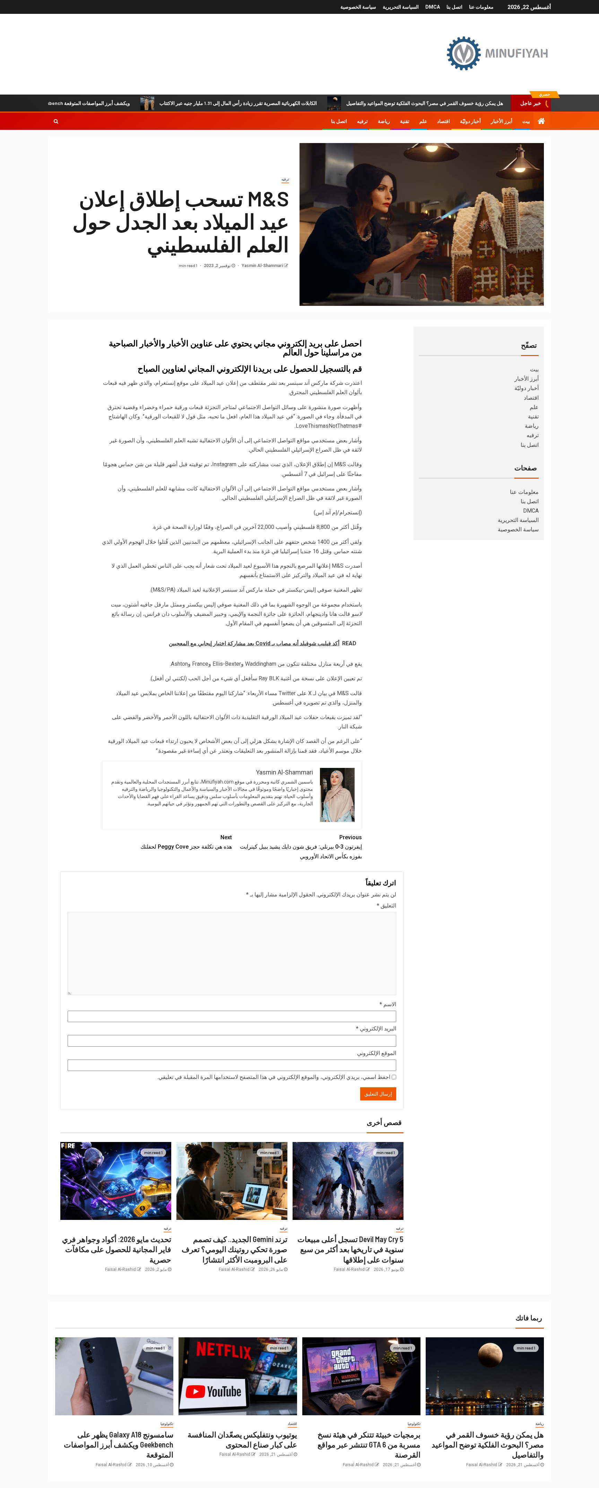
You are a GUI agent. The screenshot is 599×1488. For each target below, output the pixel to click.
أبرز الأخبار (501, 121)
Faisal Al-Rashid (349, 1269)
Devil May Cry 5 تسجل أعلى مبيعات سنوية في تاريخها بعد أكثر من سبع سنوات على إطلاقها (350, 1249)
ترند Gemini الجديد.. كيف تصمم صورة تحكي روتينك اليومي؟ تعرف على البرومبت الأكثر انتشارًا (234, 1249)
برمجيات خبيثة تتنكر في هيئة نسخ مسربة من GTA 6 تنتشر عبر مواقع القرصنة (369, 1444)
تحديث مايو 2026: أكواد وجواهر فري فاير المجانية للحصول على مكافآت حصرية (116, 1249)
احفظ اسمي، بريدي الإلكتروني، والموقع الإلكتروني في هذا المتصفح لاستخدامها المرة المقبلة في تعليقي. (273, 1077)
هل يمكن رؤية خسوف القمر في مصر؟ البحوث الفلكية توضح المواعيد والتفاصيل (474, 103)
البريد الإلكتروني (376, 1028)
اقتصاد (443, 121)
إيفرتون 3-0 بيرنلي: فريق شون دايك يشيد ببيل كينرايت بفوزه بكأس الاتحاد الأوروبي (301, 846)
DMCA (432, 7)
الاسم (388, 1004)
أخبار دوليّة (470, 121)
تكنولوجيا (414, 1424)
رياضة (384, 121)
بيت (526, 121)
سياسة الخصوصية (358, 7)
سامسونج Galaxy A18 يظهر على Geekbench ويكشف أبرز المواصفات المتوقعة (118, 1444)
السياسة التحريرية (401, 7)
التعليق (386, 905)
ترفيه (362, 121)
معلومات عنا (481, 7)
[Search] (56, 121)
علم (423, 121)
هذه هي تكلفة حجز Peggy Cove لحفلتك (186, 842)
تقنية (404, 121)
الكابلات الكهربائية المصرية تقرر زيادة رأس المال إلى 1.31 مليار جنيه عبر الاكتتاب (288, 103)
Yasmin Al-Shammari (262, 265)
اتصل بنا (454, 7)
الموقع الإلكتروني (376, 1053)
